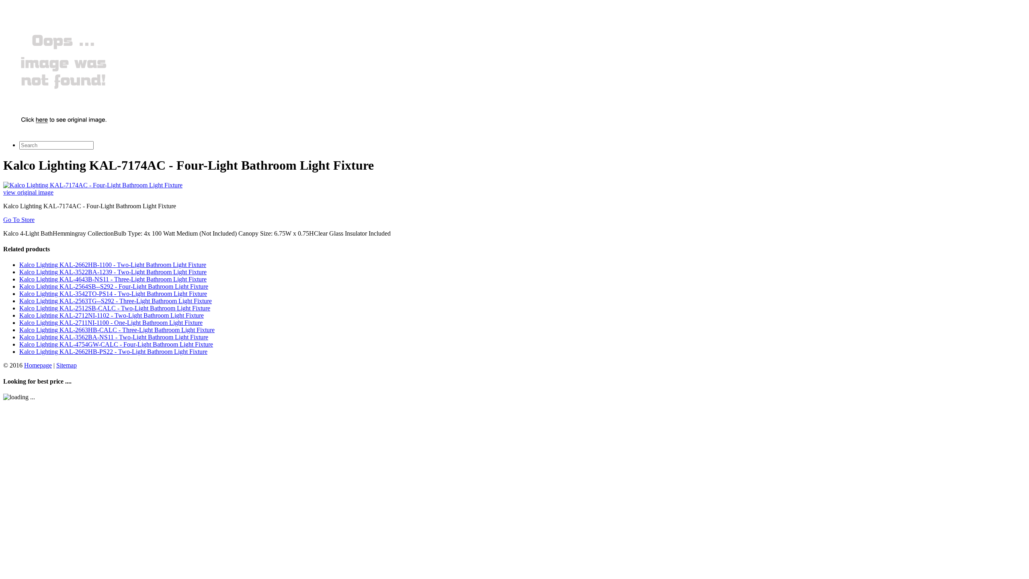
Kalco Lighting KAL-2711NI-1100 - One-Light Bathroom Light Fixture (111, 322)
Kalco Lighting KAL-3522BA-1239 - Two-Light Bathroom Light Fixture (113, 272)
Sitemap (66, 365)
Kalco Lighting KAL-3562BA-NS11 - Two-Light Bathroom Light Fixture (113, 337)
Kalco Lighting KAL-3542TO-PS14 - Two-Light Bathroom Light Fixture (113, 293)
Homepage (38, 365)
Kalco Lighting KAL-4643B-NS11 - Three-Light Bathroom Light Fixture (113, 279)
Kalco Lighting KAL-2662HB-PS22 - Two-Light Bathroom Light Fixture (113, 351)
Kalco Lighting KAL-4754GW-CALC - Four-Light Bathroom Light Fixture (116, 344)
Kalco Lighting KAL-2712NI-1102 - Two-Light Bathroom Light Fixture (111, 315)
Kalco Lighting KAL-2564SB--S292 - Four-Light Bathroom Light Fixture (113, 286)
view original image (28, 192)
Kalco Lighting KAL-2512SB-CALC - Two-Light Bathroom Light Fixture (114, 308)
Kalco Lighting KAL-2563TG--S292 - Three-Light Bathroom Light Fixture (115, 301)
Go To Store (19, 219)
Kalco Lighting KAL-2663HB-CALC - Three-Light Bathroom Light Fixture (117, 329)
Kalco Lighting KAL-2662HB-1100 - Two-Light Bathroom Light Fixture (112, 264)
